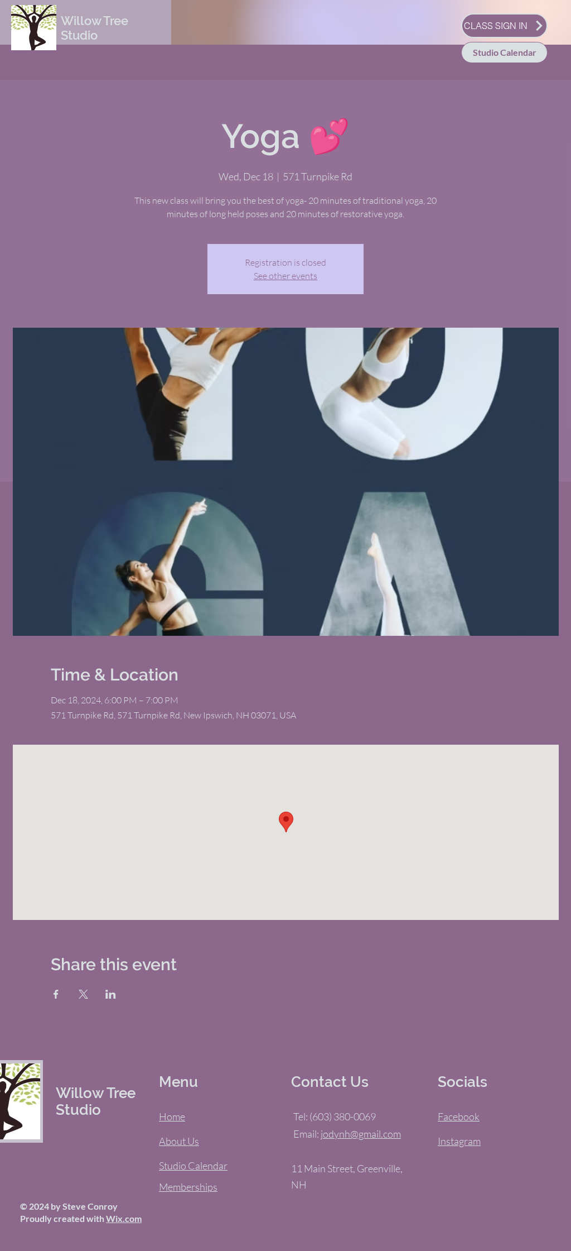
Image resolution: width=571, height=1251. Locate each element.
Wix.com (124, 1218)
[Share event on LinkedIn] (110, 994)
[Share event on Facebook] (56, 994)
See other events (285, 275)
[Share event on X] (83, 994)
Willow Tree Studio (94, 27)
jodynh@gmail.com (361, 1134)
